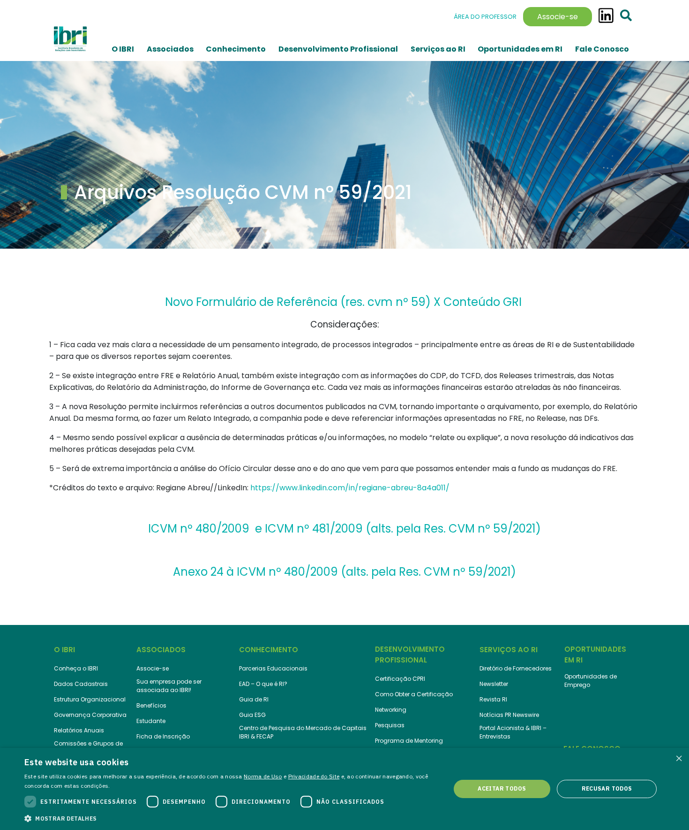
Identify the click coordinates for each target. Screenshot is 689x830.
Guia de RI (254, 699)
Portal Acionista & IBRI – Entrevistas (513, 732)
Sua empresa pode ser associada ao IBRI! (169, 686)
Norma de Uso (263, 776)
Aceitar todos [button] (502, 788)
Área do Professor (485, 16)
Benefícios (151, 705)
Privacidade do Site (314, 776)
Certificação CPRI (400, 679)
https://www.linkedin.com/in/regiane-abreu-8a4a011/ (349, 487)
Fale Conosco (602, 49)
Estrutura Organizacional (90, 699)
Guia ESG (252, 715)
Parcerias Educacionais (273, 668)
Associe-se (557, 16)
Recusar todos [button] (607, 788)
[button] (231, 818)
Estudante (150, 721)
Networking (390, 710)
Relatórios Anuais (79, 730)
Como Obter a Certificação (414, 694)
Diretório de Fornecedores (515, 668)
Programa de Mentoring (409, 741)
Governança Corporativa (90, 715)
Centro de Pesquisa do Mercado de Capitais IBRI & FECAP (303, 732)
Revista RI (493, 699)
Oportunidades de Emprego (590, 680)
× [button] (678, 757)
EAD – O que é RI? (263, 684)
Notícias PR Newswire (509, 715)
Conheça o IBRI (76, 668)
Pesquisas (389, 725)
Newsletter (493, 684)
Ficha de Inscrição (163, 736)
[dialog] (344, 789)
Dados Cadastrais (81, 684)
